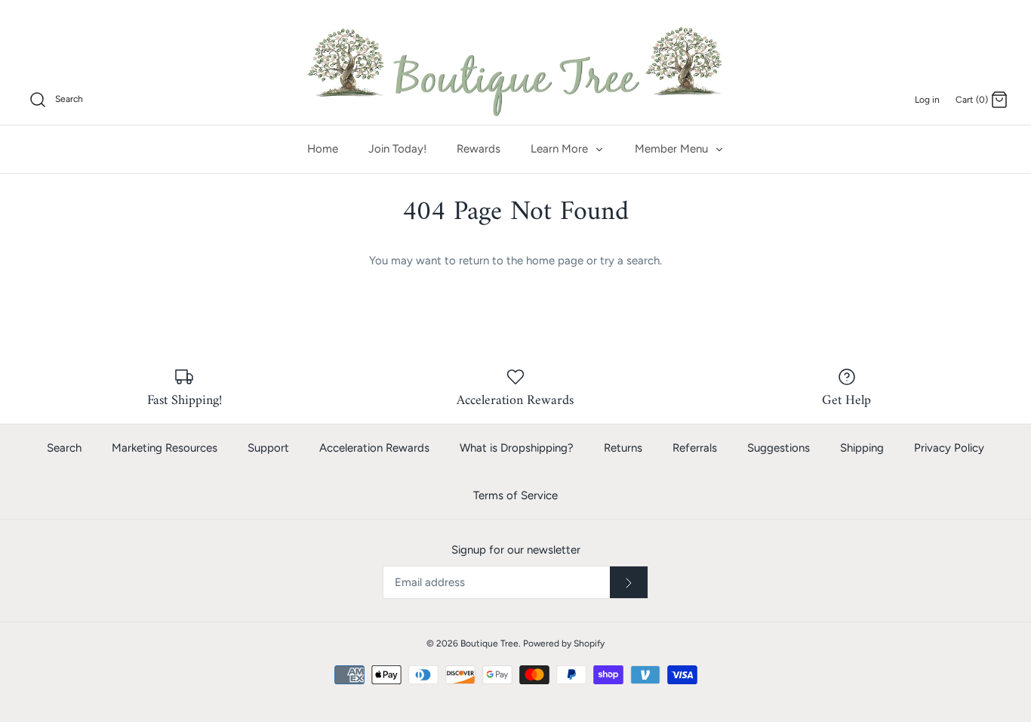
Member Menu (673, 149)
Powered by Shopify (564, 643)
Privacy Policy (949, 448)
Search (64, 448)
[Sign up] (629, 582)
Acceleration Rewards (374, 448)
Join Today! (397, 149)
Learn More (561, 149)
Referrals (694, 448)
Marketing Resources (164, 448)
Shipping (862, 448)
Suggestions (778, 448)
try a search (630, 260)
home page (554, 260)
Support (268, 448)
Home (322, 149)
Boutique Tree (489, 643)
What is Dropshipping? (517, 448)
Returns (623, 448)
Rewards (478, 149)
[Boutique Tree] (515, 69)
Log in (927, 99)
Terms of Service (515, 495)
